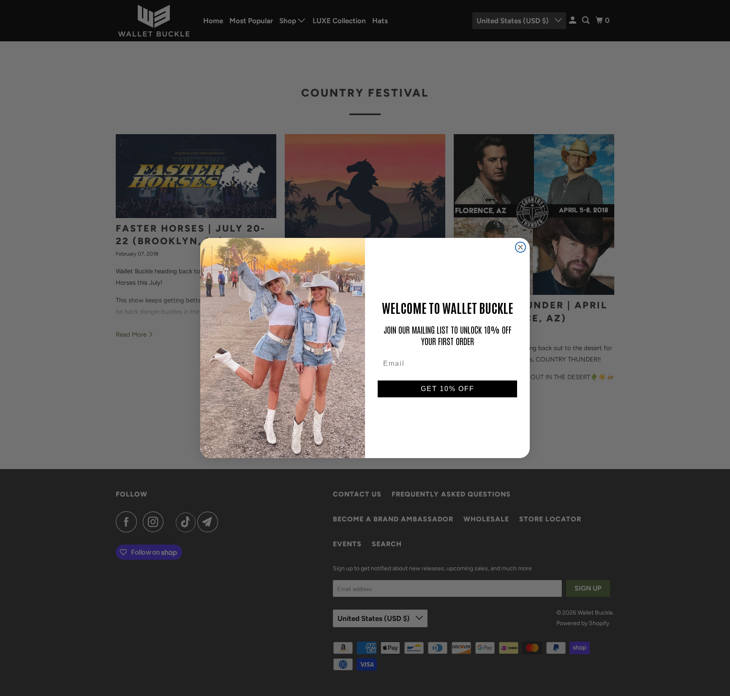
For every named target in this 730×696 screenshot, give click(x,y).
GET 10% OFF (447, 388)
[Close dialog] (520, 247)
